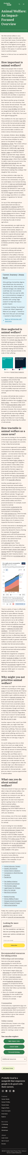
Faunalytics (7, 877)
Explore (3, 1117)
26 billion (22, 135)
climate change (6, 213)
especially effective (15, 480)
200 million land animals (8, 163)
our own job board (19, 843)
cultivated (7, 543)
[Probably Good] (7, 4)
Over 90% (22, 121)
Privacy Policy (17, 1151)
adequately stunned (16, 168)
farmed (12, 115)
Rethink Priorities (9, 897)
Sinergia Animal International (13, 901)
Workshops (4, 1130)
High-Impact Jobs (14, 1041)
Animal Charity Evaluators (17, 372)
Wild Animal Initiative (10, 905)
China (8, 195)
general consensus (16, 697)
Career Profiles (5, 1102)
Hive (22, 1006)
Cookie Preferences (16, 1152)
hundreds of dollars (13, 658)
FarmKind (7, 875)
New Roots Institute (10, 892)
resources (12, 832)
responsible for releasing (9, 207)
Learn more (4, 1138)
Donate (3, 1144)
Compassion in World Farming (13, 873)
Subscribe (14, 945)
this (16, 738)
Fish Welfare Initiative (10, 881)
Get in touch (5, 1141)
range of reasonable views (10, 710)
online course (15, 839)
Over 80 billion (12, 109)
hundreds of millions (7, 93)
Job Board (4, 1127)
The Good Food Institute (12, 884)
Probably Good (7, 1078)
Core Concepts (5, 1111)
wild (6, 115)
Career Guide (14, 1047)
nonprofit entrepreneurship (16, 917)
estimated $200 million (14, 405)
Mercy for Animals (9, 890)
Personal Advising (14, 1052)
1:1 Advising (4, 1124)
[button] (19, 4)
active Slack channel (9, 1008)
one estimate (12, 261)
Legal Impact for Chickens (12, 888)
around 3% (17, 346)
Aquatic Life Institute (10, 868)
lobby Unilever (18, 460)
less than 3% (19, 340)
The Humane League (10, 886)
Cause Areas (9, 1068)
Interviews (4, 1114)
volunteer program (15, 977)
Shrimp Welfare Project (11, 899)
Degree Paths (5, 1108)
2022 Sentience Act (10, 514)
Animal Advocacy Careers (13, 830)
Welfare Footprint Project (12, 903)
